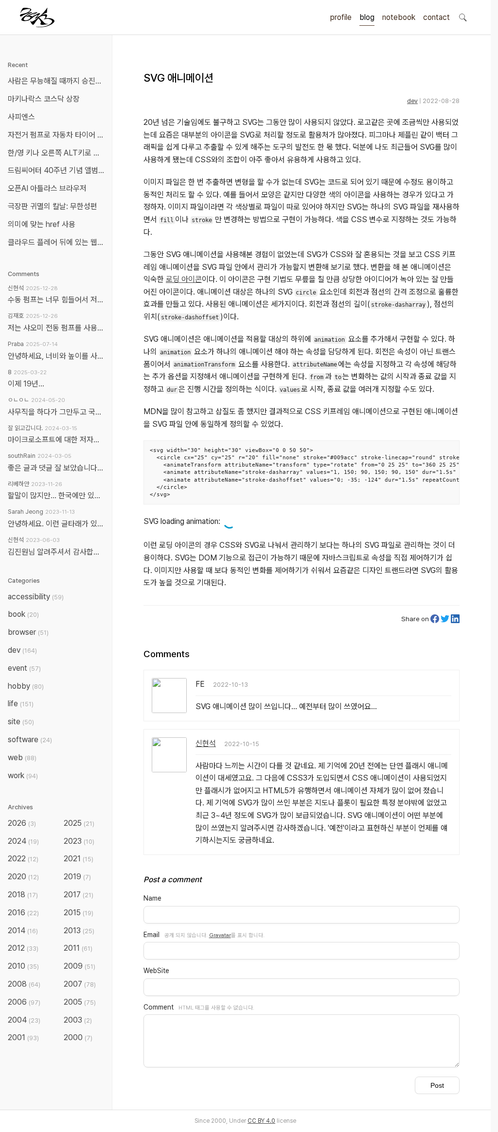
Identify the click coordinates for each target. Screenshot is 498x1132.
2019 (77, 876)
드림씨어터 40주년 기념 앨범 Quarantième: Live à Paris (58, 170)
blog (366, 17)
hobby (26, 686)
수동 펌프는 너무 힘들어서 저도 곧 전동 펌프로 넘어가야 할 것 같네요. (56, 299)
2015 (78, 912)
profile (341, 17)
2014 (23, 930)
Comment (158, 1007)
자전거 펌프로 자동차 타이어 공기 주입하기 (58, 134)
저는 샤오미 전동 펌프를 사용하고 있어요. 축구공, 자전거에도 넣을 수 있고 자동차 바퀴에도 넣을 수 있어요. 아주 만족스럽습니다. (56, 327)
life (21, 703)
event (24, 668)
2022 (23, 858)
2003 (78, 1020)
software (30, 739)
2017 (78, 894)
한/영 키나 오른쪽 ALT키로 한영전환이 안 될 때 (58, 152)
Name (152, 898)
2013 (79, 930)
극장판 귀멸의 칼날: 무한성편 (52, 206)
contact (436, 17)
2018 (23, 894)
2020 (23, 876)
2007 (80, 984)
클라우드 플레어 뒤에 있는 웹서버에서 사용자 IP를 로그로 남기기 (58, 242)
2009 (79, 966)
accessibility (36, 596)
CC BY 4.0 (261, 1120)
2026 (22, 823)
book (23, 614)
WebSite (156, 971)
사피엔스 (21, 117)
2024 (23, 841)
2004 (24, 1020)
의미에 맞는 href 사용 (41, 224)
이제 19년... (26, 383)
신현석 (206, 743)
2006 (24, 1002)
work (23, 775)
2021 (78, 858)
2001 (23, 1037)
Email (151, 935)
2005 (80, 1002)
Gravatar (220, 935)
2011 (78, 948)
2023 (79, 841)
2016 (23, 912)
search (462, 17)
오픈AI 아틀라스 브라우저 (47, 188)
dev (412, 100)
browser (28, 632)
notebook (398, 17)
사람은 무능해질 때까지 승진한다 (58, 81)
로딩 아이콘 (184, 279)
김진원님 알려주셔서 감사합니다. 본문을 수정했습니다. (56, 552)
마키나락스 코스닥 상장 (44, 99)
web (22, 757)
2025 (79, 823)
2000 (78, 1037)
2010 (23, 966)
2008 (24, 984)
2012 (23, 948)
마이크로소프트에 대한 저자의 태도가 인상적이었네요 (56, 439)
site (21, 721)
